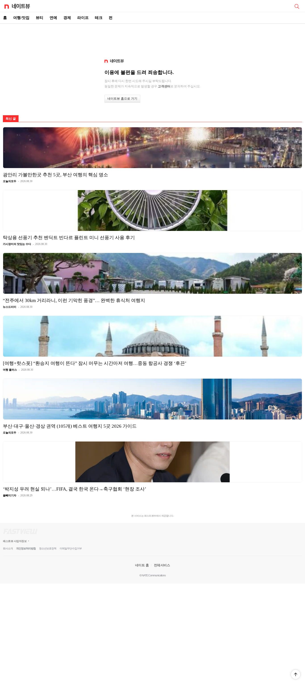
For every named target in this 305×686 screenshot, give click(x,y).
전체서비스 (162, 565)
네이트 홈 (142, 565)
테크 (98, 18)
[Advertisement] (152, 39)
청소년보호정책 (47, 548)
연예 (53, 18)
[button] (295, 674)
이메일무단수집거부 (71, 548)
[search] (297, 6)
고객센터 (164, 86)
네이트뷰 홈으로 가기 (122, 98)
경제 (67, 18)
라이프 (83, 18)
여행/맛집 (21, 18)
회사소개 (8, 548)
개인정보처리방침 (26, 548)
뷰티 (39, 18)
